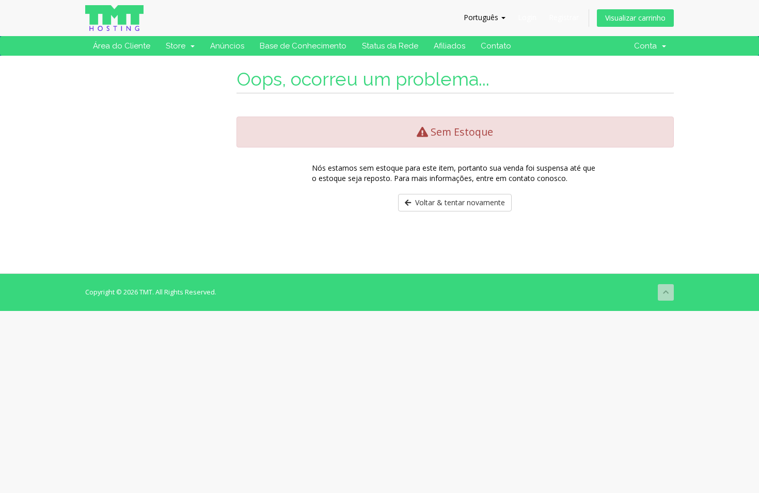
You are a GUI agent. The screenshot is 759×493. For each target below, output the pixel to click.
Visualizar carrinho (635, 18)
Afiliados (449, 46)
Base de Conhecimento (303, 46)
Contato (496, 46)
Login (527, 17)
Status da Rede (390, 46)
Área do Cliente (121, 46)
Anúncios (227, 46)
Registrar (564, 17)
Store (177, 46)
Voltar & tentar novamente (458, 202)
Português (482, 17)
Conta (647, 46)
